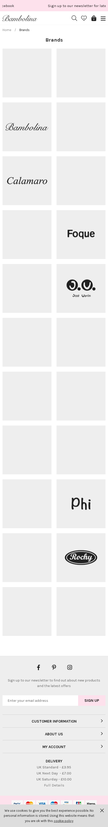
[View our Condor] (27, 234)
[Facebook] (38, 667)
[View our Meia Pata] (81, 396)
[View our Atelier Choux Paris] (27, 73)
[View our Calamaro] (27, 180)
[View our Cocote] (81, 180)
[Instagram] (69, 667)
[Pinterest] (54, 667)
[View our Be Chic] (81, 126)
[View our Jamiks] (27, 288)
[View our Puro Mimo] (27, 557)
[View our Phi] (81, 503)
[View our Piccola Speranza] (27, 503)
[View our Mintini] (27, 450)
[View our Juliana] (27, 342)
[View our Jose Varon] (81, 288)
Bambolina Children (20, 18)
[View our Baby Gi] (81, 73)
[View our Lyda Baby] (27, 396)
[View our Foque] (81, 234)
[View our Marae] (81, 611)
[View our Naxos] (81, 450)
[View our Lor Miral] (81, 342)
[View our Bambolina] (27, 126)
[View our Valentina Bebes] (27, 611)
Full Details (54, 785)
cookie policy (63, 821)
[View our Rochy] (81, 557)
